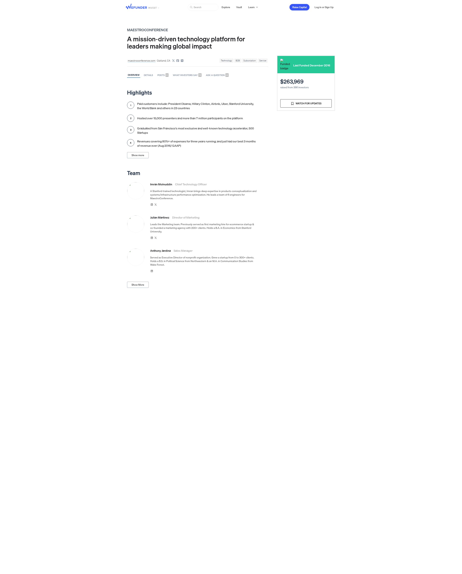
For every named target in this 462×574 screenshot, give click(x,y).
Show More (138, 285)
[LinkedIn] (151, 204)
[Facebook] (178, 60)
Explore (226, 7)
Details (148, 75)
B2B (238, 60)
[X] (173, 60)
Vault (239, 7)
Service (262, 60)
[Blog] (182, 60)
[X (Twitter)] (155, 204)
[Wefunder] (136, 7)
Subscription (249, 60)
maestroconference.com (141, 61)
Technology (226, 60)
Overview (134, 75)
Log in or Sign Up (324, 7)
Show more (138, 155)
